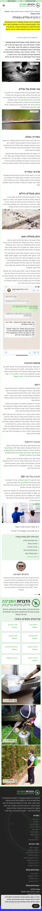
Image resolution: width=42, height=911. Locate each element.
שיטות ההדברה (32, 557)
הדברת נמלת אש (27, 100)
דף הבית (37, 11)
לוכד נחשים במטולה (13, 637)
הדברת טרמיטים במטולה (11, 648)
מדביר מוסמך (18, 376)
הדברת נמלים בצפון (17, 11)
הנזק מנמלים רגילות (30, 550)
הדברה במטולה (11, 658)
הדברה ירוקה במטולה (33, 659)
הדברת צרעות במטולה (33, 648)
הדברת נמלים (29, 11)
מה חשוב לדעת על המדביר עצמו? (26, 527)
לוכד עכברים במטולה (12, 626)
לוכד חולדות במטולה (33, 637)
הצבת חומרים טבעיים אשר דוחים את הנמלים (22, 451)
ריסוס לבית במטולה (33, 626)
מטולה (36, 594)
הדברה (36, 105)
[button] (4, 5)
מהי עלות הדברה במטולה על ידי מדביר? (24, 531)
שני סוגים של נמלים (30, 540)
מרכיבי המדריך (32, 547)
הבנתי (36, 906)
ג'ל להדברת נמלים (24, 480)
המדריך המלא (32, 544)
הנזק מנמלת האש (31, 553)
